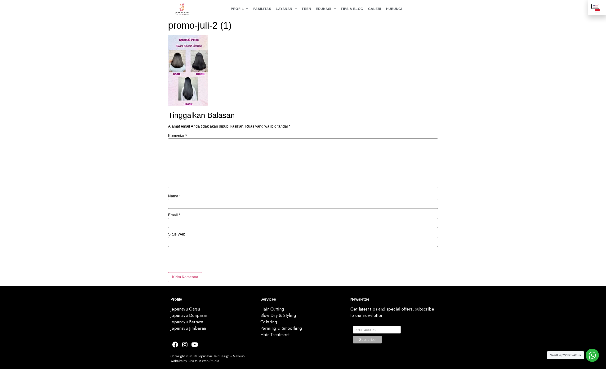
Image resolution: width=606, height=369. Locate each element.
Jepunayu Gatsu (185, 309)
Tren (306, 9)
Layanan (284, 9)
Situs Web (176, 234)
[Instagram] (185, 344)
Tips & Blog (352, 9)
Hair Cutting (272, 309)
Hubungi (394, 9)
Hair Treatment (275, 335)
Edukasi (323, 9)
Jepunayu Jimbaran (188, 328)
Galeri (374, 9)
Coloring (268, 322)
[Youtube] (194, 344)
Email (174, 215)
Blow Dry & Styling (278, 315)
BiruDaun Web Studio (203, 361)
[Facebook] (175, 344)
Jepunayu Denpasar (189, 315)
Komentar (177, 136)
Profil (237, 9)
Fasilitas (262, 9)
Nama (174, 196)
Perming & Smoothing (281, 328)
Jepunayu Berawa (186, 322)
